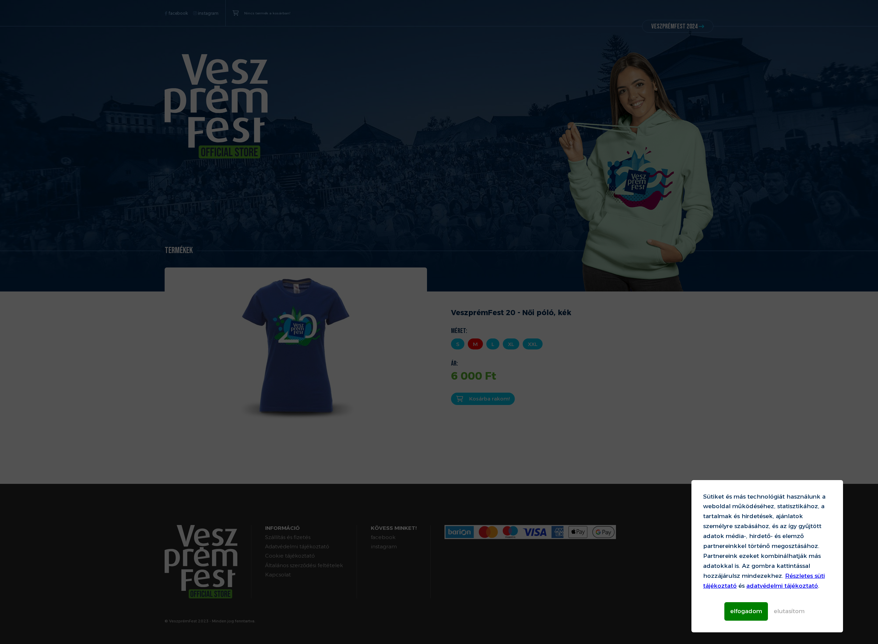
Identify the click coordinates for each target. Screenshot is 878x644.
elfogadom (746, 611)
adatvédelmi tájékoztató (782, 585)
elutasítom (789, 611)
